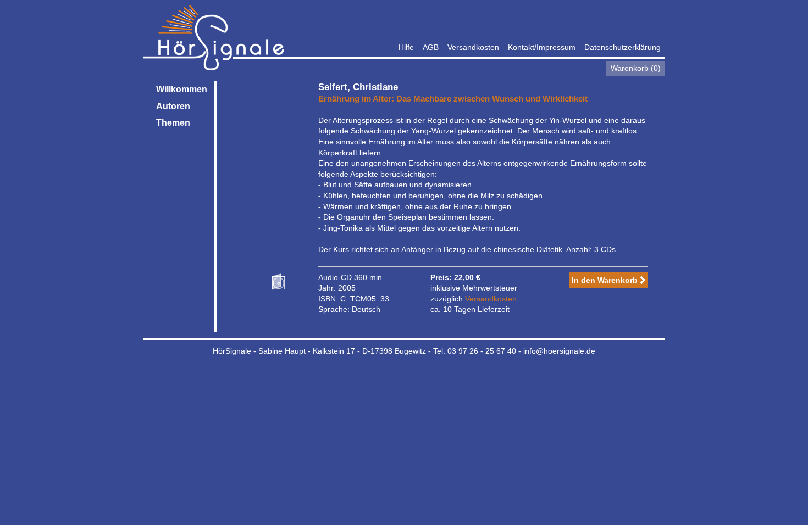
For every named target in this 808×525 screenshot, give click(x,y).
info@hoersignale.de (559, 351)
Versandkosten (473, 47)
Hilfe (406, 47)
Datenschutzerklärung (622, 47)
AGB (431, 47)
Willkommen (181, 89)
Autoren (173, 106)
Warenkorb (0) (636, 68)
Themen (173, 122)
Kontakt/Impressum (541, 47)
